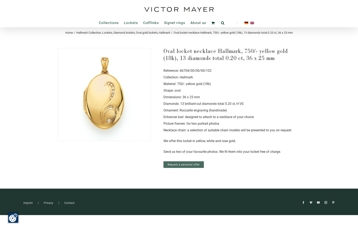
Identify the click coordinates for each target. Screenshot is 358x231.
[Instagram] (325, 202)
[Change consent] (13, 218)
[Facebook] (303, 202)
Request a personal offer (184, 164)
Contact (69, 203)
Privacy (48, 203)
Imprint (28, 203)
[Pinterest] (333, 202)
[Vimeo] (311, 202)
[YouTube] (318, 202)
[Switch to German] (242, 23)
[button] (223, 23)
